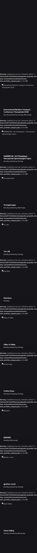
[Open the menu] (29, 276)
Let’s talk (29, 547)
